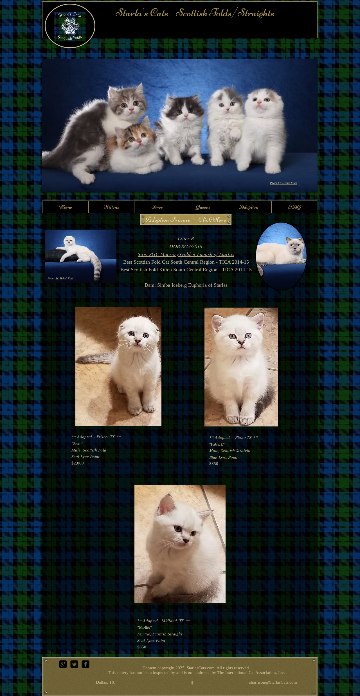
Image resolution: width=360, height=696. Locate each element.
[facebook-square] (85, 664)
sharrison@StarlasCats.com (273, 682)
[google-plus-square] (63, 664)
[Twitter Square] (74, 664)
